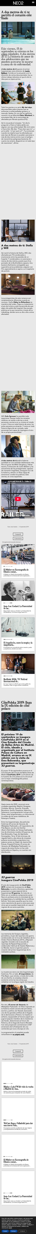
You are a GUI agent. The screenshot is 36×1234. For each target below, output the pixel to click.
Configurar (22, 1231)
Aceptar (5, 1231)
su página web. (19, 1034)
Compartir (18, 534)
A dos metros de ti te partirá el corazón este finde (16, 15)
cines (4, 54)
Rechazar (13, 1231)
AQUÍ (10, 1228)
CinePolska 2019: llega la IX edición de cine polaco (16, 705)
